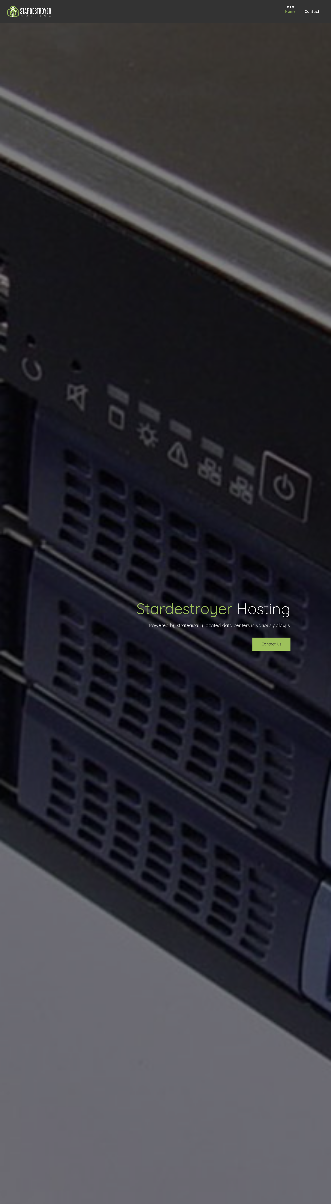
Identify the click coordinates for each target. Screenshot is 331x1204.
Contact (312, 11)
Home (290, 11)
